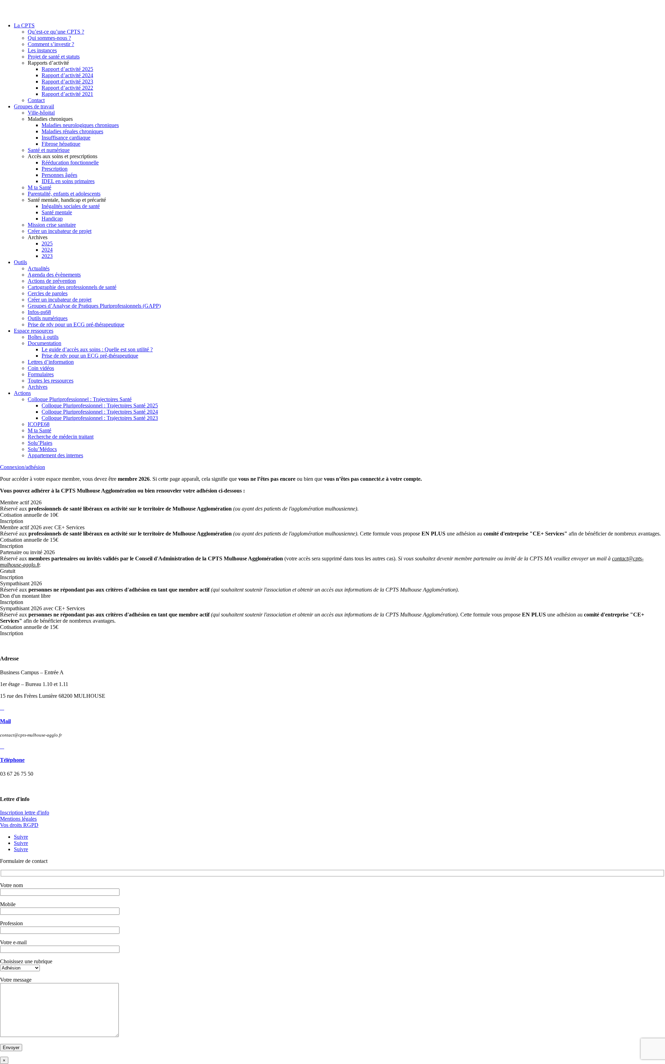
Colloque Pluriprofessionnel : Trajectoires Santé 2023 (100, 418)
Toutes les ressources (50, 381)
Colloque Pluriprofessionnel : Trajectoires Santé (80, 399)
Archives (37, 387)
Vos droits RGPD (19, 825)
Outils (20, 262)
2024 (47, 250)
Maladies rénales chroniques (72, 131)
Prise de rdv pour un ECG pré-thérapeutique (76, 324)
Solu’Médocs (42, 449)
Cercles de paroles (48, 293)
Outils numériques (48, 318)
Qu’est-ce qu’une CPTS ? (56, 32)
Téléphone (12, 760)
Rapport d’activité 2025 (67, 69)
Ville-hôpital (41, 113)
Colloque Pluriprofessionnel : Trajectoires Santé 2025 (100, 405)
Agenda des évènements (54, 275)
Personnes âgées (59, 175)
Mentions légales (18, 819)
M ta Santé (39, 187)
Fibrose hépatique (61, 144)
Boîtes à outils (43, 337)
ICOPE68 (39, 424)
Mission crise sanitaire (52, 225)
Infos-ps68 (39, 312)
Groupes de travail (34, 106)
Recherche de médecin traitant (61, 437)
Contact (36, 100)
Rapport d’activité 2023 (67, 81)
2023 (47, 256)
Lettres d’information (51, 362)
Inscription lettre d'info (24, 812)
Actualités (39, 268)
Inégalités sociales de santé (71, 206)
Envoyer (11, 1047)
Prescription (55, 169)
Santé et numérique (49, 150)
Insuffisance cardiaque (66, 138)
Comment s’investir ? (51, 44)
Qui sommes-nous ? (49, 38)
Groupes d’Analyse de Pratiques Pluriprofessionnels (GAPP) (94, 306)
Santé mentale (57, 212)
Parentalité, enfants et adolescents (64, 194)
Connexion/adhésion (22, 467)
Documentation (44, 343)
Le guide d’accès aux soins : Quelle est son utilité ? (97, 349)
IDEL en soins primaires (68, 181)
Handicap (52, 219)
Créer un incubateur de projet (59, 231)
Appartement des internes (55, 455)
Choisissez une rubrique (26, 961)
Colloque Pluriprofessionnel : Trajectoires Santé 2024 (100, 412)
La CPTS (24, 25)
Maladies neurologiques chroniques (80, 125)
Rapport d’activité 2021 (67, 94)
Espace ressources (33, 331)
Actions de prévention (52, 281)
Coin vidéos (41, 368)
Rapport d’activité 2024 (67, 75)
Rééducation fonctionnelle (70, 162)
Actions (22, 393)
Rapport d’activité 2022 (67, 88)
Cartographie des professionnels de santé (72, 287)
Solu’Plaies (40, 443)
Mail (5, 721)
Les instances (42, 50)
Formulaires (41, 374)
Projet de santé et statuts (54, 57)
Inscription (11, 521)
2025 (47, 243)
